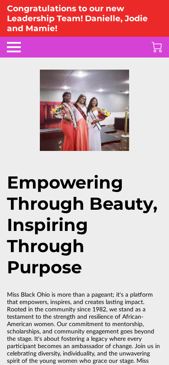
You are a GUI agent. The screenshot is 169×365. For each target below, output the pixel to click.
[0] (157, 47)
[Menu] (14, 47)
